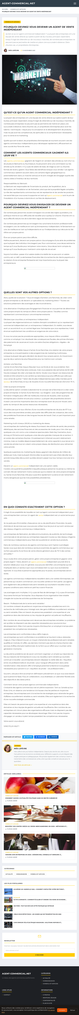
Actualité (9, 874)
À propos (46, 995)
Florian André (12, 800)
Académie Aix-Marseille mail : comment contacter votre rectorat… (39, 889)
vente (40, 515)
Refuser (72, 1010)
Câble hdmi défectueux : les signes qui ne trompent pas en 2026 (37, 914)
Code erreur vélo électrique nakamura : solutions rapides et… (37, 922)
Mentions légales (49, 997)
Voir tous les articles (22, 765)
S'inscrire (39, 955)
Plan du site (47, 1003)
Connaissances (21, 874)
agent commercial (54, 195)
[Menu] (75, 3)
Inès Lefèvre (20, 749)
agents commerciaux (15, 161)
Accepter (62, 1010)
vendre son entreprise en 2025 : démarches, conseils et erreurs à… (33, 854)
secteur (7, 382)
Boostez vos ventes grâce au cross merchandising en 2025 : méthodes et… (36, 826)
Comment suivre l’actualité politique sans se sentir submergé (31, 798)
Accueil (5, 9)
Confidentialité (49, 1000)
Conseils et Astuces (18, 9)
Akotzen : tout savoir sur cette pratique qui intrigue (33, 906)
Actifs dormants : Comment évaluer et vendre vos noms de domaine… (39, 899)
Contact (7, 995)
